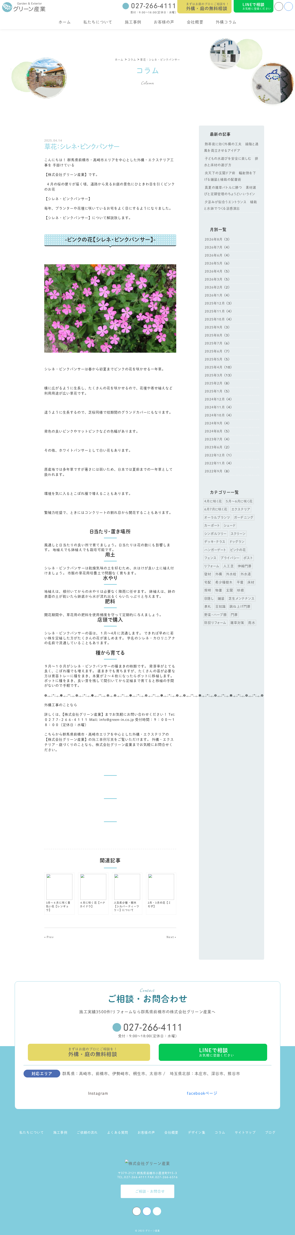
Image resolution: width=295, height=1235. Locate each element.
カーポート (212, 525)
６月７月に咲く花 (215, 509)
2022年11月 (215, 463)
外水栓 (231, 574)
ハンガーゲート (215, 549)
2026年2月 (213, 287)
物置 (218, 590)
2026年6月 (213, 255)
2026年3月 (213, 279)
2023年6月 (213, 447)
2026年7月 (213, 247)
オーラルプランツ (217, 517)
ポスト (248, 557)
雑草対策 (237, 622)
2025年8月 (213, 335)
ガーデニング (244, 517)
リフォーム (211, 566)
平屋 (240, 582)
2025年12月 (215, 303)
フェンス (210, 557)
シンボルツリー (215, 533)
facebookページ (202, 1093)
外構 (218, 574)
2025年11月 (215, 311)
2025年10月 (215, 319)
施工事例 (133, 22)
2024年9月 (213, 423)
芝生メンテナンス (241, 598)
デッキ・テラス (214, 541)
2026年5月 (213, 263)
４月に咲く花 (213, 501)
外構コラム (226, 22)
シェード (230, 525)
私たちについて (97, 22)
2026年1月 (213, 295)
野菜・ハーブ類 (215, 614)
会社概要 (195, 22)
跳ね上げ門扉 (240, 606)
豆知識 (220, 606)
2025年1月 (213, 391)
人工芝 (228, 566)
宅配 (207, 582)
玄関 (229, 590)
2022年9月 (213, 471)
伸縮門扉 (245, 566)
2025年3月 (213, 375)
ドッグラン (237, 541)
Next (170, 937)
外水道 (246, 574)
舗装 (221, 598)
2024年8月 (213, 431)
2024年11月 (215, 407)
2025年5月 (213, 359)
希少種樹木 (224, 582)
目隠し (209, 598)
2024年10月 (215, 415)
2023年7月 (213, 439)
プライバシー (229, 557)
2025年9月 (213, 327)
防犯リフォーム (215, 622)
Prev (50, 937)
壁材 (207, 574)
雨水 (251, 622)
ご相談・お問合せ (150, 1191)
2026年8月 (213, 239)
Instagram (98, 1093)
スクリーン (238, 533)
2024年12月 (215, 399)
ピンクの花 (238, 549)
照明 (207, 590)
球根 (240, 590)
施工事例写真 (103, 739)
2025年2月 (213, 383)
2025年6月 (213, 351)
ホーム (65, 22)
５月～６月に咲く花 (239, 501)
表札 (207, 606)
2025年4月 (213, 367)
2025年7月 (213, 343)
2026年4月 (213, 271)
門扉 (234, 614)
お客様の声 (164, 22)
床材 (250, 582)
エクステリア (240, 509)
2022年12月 (215, 455)
